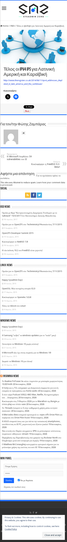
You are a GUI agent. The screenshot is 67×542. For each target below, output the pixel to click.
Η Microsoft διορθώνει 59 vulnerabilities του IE (19, 157)
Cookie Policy (11, 529)
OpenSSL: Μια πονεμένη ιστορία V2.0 (18, 288)
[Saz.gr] (33, 10)
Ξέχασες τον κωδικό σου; (14, 487)
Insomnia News (11, 376)
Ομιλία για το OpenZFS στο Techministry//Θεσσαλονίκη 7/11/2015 (32, 224)
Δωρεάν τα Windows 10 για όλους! (17, 361)
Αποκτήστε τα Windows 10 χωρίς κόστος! (20, 344)
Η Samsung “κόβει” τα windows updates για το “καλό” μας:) (29, 335)
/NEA (12, 26)
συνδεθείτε (4, 178)
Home (5, 26)
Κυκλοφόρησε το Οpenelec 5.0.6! (16, 297)
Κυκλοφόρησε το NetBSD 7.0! (15, 241)
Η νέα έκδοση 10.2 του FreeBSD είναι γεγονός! (22, 250)
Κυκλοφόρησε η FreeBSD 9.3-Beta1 (45, 164)
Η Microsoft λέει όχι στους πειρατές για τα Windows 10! (26, 352)
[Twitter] (39, 195)
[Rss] (27, 195)
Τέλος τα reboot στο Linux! (14, 306)
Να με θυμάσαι (26, 480)
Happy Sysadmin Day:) (12, 280)
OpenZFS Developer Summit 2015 (17, 233)
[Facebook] (33, 195)
